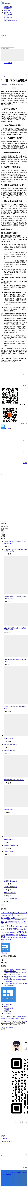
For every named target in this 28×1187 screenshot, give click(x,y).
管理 (21, 926)
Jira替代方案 (7, 10)
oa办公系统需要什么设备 (10, 744)
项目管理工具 (12, 935)
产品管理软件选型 (21, 919)
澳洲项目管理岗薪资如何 (10, 881)
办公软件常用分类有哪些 (10, 887)
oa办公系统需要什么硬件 (10, 750)
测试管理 (3, 1018)
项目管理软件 (16, 937)
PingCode (8, 917)
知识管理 (6, 15)
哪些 (10, 922)
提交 (2, 530)
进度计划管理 (7, 12)
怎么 (21, 921)
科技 (22, 84)
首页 (8, 63)
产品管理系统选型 (10, 919)
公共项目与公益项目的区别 (11, 845)
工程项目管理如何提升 (10, 851)
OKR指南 (6, 1010)
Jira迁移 (12, 915)
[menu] (1, 1)
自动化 (12, 1018)
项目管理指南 (7, 1013)
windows (18, 918)
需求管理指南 (7, 1011)
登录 (2, 35)
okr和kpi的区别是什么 (9, 839)
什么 (4, 922)
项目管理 (8, 1016)
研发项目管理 (7, 8)
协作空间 (8, 1018)
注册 (4, 35)
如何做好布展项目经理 (10, 893)
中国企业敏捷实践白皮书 (10, 20)
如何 (16, 922)
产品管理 (14, 1016)
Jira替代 (18, 913)
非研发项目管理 (8, 7)
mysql (20, 915)
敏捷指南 (6, 1006)
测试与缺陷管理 (8, 17)
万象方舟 (22, 1018)
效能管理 (24, 1016)
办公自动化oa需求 (8, 738)
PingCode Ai (7, 19)
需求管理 (20, 929)
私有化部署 (12, 926)
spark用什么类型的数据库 (10, 899)
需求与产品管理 (8, 14)
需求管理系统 (14, 932)
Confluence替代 (7, 913)
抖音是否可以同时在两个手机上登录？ (14, 780)
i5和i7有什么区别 (8, 809)
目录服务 (17, 1018)
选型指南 (11, 929)
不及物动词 (4, 84)
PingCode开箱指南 (8, 1008)
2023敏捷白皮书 (8, 1004)
